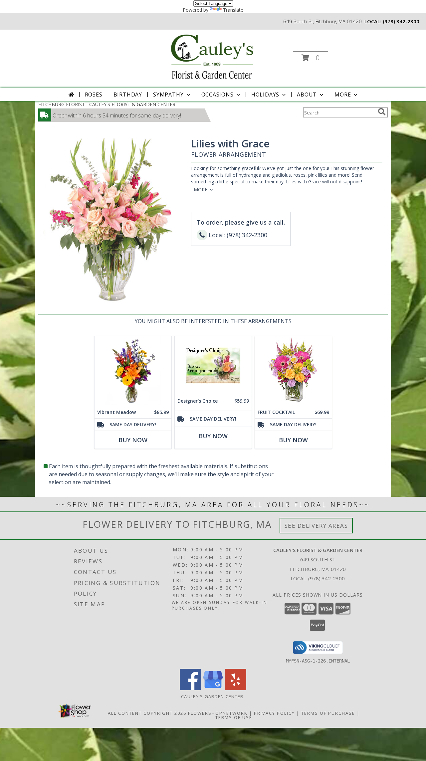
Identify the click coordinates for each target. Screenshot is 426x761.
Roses (94, 94)
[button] (310, 57)
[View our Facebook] (190, 688)
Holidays (265, 94)
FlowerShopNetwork (218, 713)
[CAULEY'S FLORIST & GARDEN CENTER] (212, 56)
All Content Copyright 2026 (147, 713)
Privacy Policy (274, 713)
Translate (233, 10)
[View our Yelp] (235, 688)
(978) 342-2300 (401, 21)
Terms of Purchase (328, 713)
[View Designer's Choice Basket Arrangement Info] (213, 365)
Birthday (127, 94)
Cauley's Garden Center (213, 696)
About (307, 94)
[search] (381, 112)
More (342, 94)
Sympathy (168, 94)
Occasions (217, 94)
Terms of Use (233, 717)
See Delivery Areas (316, 525)
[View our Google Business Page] (213, 688)
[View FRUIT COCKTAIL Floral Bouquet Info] (293, 371)
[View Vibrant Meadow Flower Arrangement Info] (133, 371)
